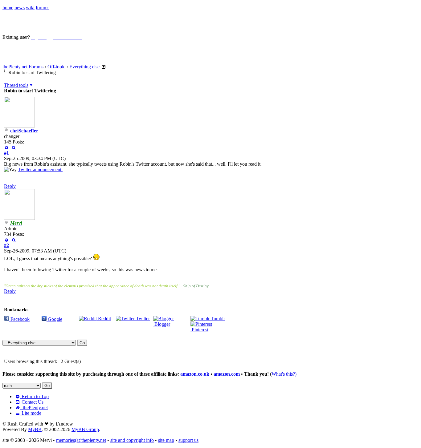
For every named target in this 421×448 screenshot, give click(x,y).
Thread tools (16, 85)
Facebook (19, 319)
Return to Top (34, 396)
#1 (6, 152)
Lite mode (30, 413)
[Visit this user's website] (6, 147)
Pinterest (199, 329)
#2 (6, 245)
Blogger (161, 324)
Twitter (142, 318)
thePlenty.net (34, 407)
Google (54, 319)
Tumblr (217, 318)
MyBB (35, 429)
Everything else (84, 66)
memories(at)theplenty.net (81, 440)
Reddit (104, 318)
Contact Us (31, 402)
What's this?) (284, 374)
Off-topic (56, 66)
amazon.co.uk (194, 374)
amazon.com (227, 374)
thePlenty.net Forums (22, 66)
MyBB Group (85, 429)
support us (188, 440)
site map (166, 440)
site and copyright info (132, 440)
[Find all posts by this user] (13, 147)
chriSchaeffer (24, 130)
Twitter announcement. (40, 169)
